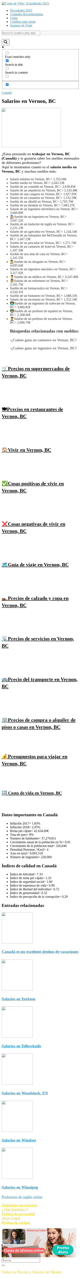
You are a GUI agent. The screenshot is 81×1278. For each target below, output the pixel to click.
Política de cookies (16, 1222)
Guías (14, 18)
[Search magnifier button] (6, 42)
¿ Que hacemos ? (14, 1209)
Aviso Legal (11, 1218)
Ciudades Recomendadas (26, 14)
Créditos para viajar (23, 21)
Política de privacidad (18, 1214)
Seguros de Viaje (21, 25)
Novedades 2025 (21, 10)
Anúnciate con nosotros (19, 1205)
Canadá (7, 92)
